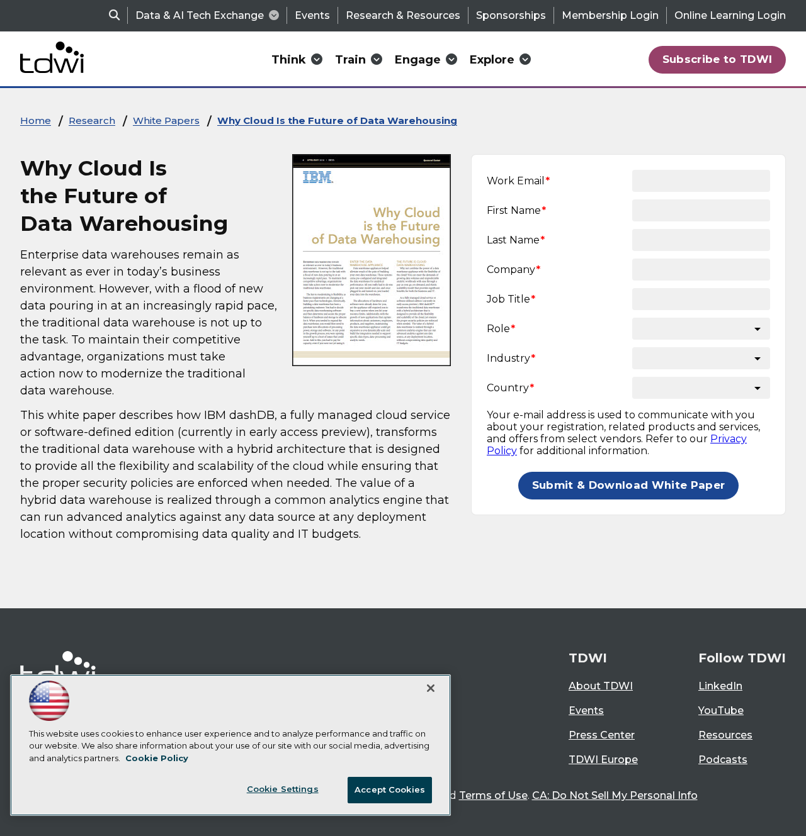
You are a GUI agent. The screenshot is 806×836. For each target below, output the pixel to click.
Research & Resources (403, 15)
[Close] (431, 688)
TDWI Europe (603, 760)
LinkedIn (720, 686)
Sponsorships (511, 15)
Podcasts (722, 760)
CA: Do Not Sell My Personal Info (615, 795)
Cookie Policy (156, 758)
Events (312, 15)
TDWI (588, 658)
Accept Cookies (390, 789)
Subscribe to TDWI (717, 59)
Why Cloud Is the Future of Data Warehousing (337, 120)
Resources (725, 735)
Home (35, 120)
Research (92, 120)
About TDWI (601, 686)
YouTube (721, 710)
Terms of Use (493, 795)
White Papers (166, 120)
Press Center (602, 735)
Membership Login (610, 15)
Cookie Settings (283, 789)
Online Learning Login (730, 15)
